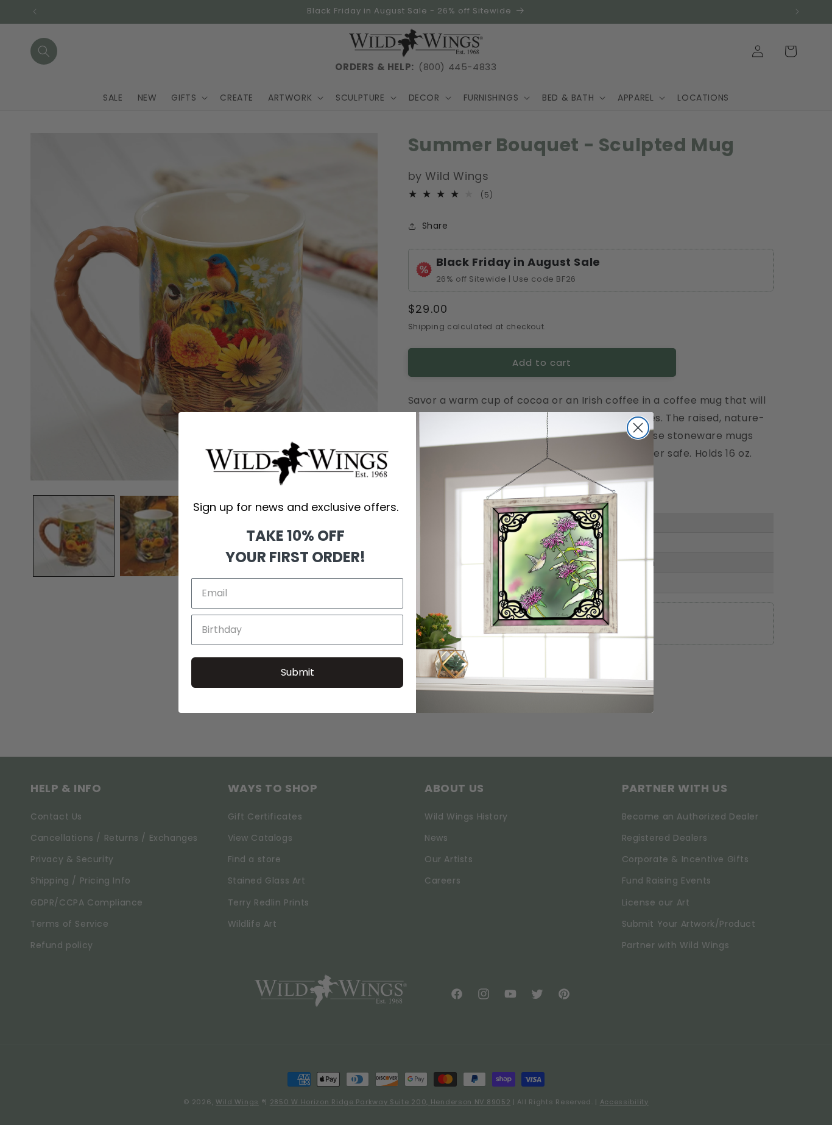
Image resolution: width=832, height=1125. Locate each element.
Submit (297, 672)
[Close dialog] (638, 427)
